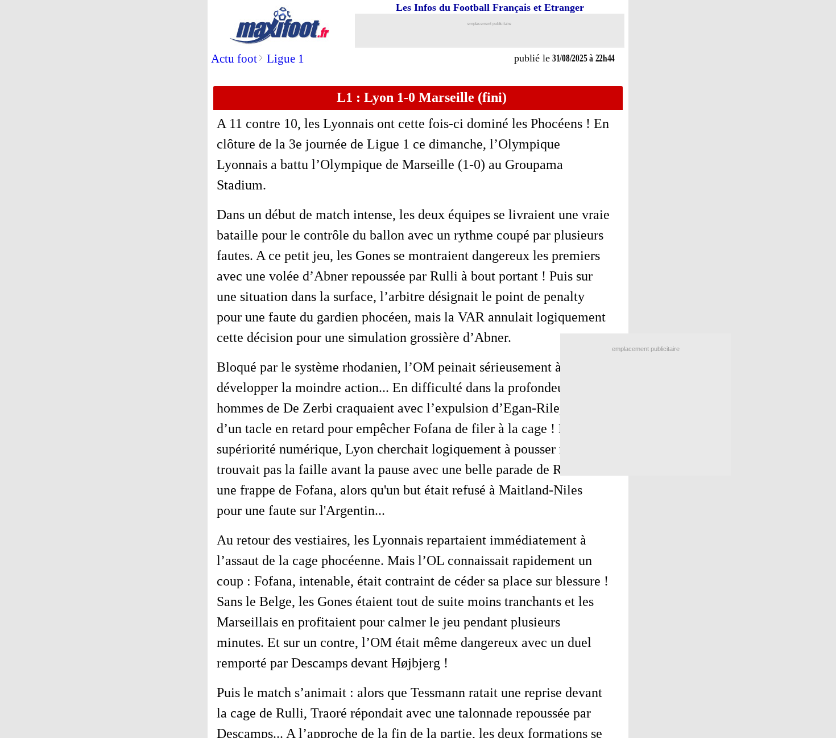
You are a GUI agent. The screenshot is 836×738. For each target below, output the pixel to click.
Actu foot (234, 58)
